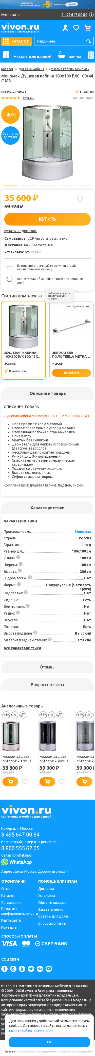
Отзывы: (28, 97)
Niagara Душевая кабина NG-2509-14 (54, 758)
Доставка (46, 889)
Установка (46, 895)
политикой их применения (31, 1031)
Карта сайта (11, 920)
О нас (5, 889)
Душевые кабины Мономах (69, 69)
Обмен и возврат (52, 903)
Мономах (83, 532)
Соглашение (11, 903)
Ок (49, 1042)
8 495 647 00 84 (20, 834)
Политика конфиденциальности (19, 911)
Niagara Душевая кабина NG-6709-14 (17, 758)
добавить (72, 372)
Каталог (7, 69)
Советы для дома (53, 916)
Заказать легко (50, 909)
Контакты (9, 927)
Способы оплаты (52, 923)
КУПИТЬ (47, 218)
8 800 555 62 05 (20, 848)
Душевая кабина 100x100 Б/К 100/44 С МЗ (21, 354)
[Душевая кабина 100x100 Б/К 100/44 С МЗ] (47, 142)
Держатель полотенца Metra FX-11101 (69, 354)
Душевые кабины (31, 69)
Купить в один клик (20, 231)
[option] (47, 142)
